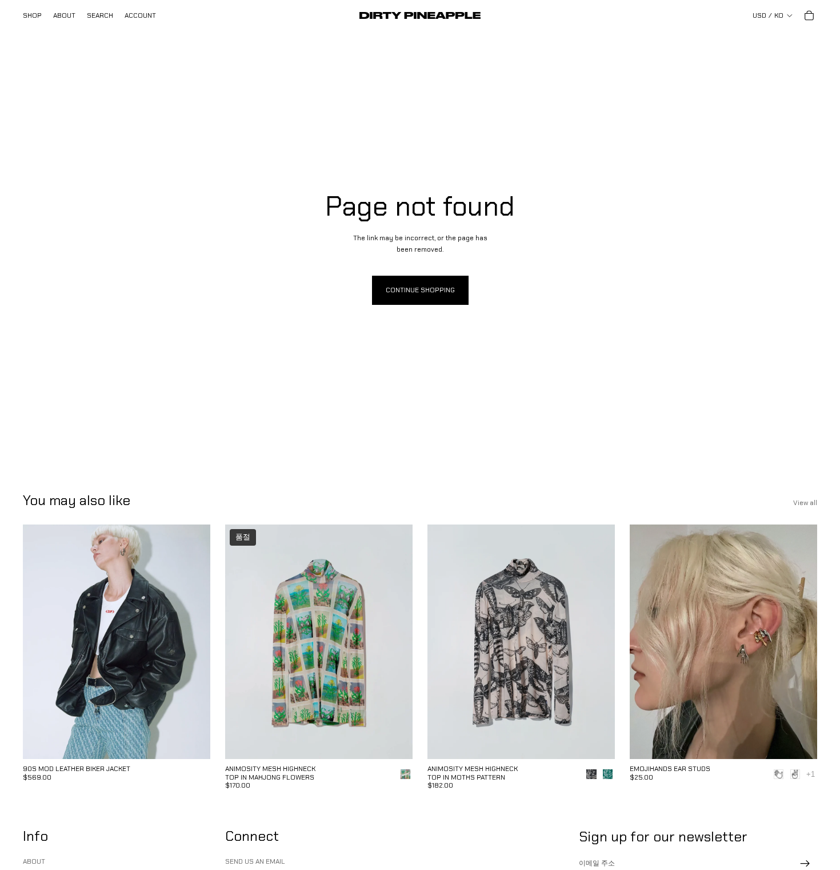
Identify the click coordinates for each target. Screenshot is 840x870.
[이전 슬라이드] (40, 641)
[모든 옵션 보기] (810, 774)
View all (805, 502)
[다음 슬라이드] (193, 641)
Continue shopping (420, 290)
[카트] (809, 15)
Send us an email (255, 861)
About (34, 861)
